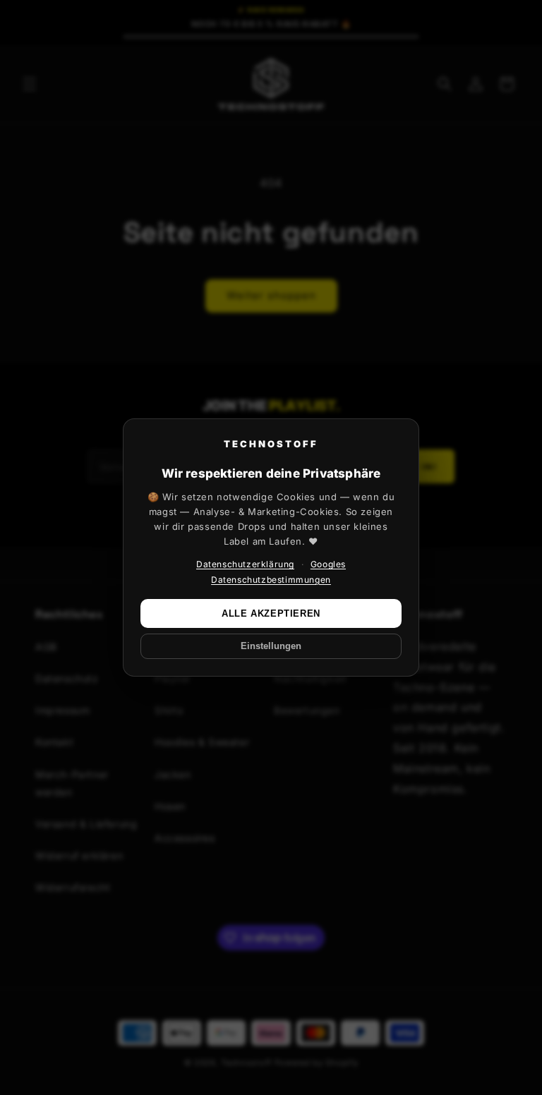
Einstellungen (271, 646)
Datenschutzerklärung (245, 564)
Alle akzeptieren (271, 613)
